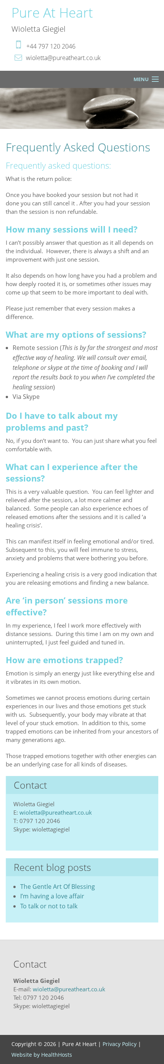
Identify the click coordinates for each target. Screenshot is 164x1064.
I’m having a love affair (52, 896)
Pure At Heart (52, 12)
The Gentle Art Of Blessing (57, 886)
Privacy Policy (120, 1044)
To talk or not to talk (48, 906)
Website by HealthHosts (41, 1054)
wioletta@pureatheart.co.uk (55, 812)
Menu (141, 79)
